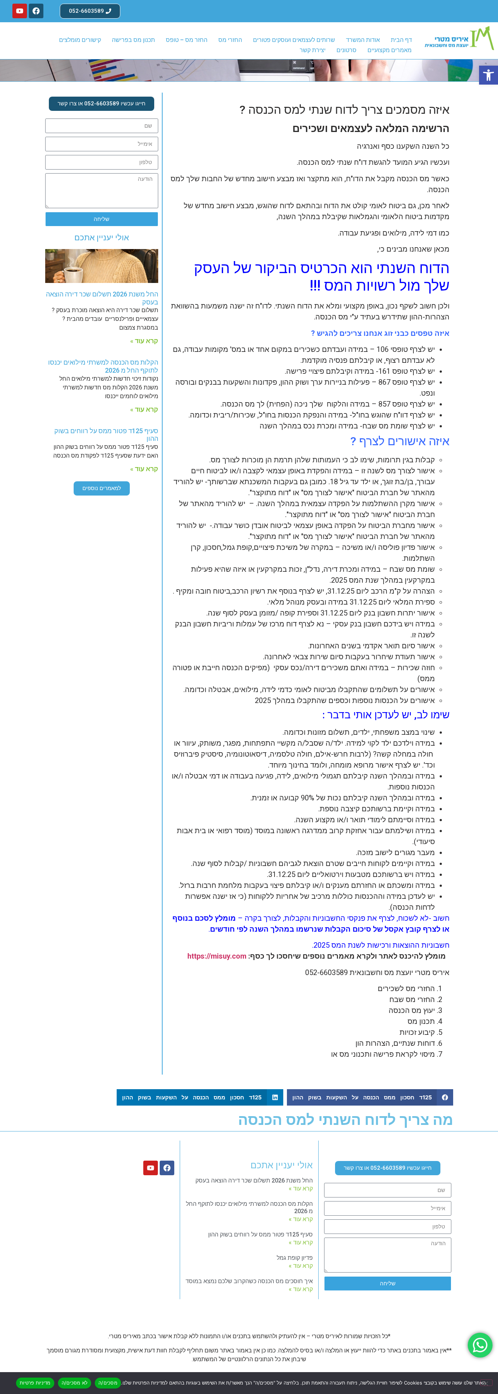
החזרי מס (230, 39)
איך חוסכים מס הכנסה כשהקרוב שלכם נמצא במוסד (249, 1281)
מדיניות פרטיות (35, 1383)
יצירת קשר (313, 50)
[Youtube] (19, 11)
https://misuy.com (216, 956)
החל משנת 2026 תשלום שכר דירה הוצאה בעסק (254, 1180)
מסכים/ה (107, 1383)
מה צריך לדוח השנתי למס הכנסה (345, 1120)
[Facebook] (36, 11)
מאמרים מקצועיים (389, 50)
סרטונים (346, 50)
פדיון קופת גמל (295, 1257)
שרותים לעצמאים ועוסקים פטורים (294, 39)
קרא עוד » (144, 341)
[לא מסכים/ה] (486, 1382)
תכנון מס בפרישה (133, 39)
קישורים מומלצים (80, 39)
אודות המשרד (363, 39)
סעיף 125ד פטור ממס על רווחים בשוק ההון (260, 1234)
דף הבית (401, 39)
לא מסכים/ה (75, 1383)
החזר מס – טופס (186, 39)
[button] (488, 75)
